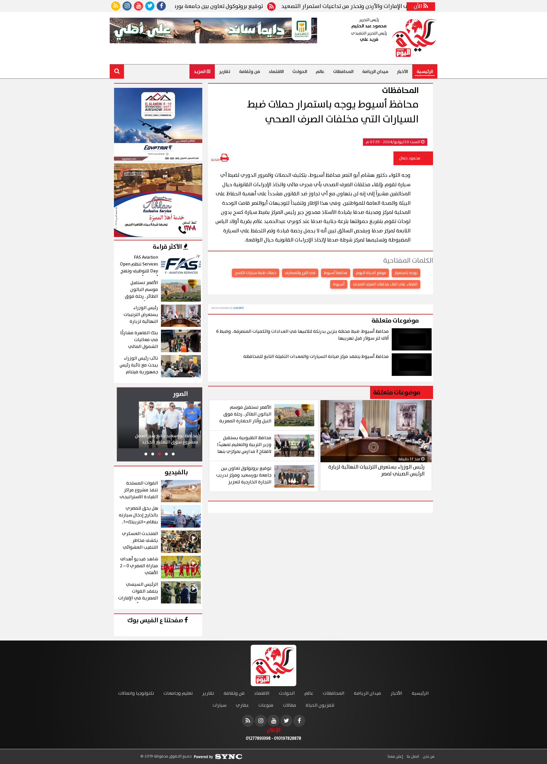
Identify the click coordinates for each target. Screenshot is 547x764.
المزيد (200, 71)
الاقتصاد (276, 71)
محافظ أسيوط (335, 273)
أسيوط (338, 284)
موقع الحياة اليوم (371, 273)
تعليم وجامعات (178, 693)
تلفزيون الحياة (320, 705)
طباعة (215, 160)
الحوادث (299, 71)
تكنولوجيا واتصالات (136, 693)
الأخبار (402, 71)
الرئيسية (425, 71)
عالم (320, 71)
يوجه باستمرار (406, 273)
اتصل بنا (412, 756)
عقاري (242, 705)
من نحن (428, 756)
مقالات (289, 705)
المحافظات (343, 71)
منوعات (266, 705)
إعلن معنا (395, 756)
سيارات (219, 705)
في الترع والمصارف (300, 273)
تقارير (224, 71)
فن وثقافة (249, 71)
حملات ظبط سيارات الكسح (255, 273)
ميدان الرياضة (375, 71)
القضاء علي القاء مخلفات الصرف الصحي (385, 284)
